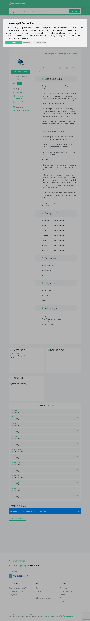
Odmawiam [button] (27, 42)
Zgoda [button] (13, 42)
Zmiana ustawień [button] (40, 42)
